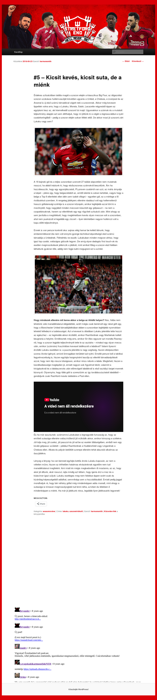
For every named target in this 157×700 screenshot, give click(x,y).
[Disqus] (78, 561)
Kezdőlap (18, 51)
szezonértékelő (76, 511)
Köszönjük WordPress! (79, 689)
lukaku (66, 511)
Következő (138, 61)
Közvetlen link (110, 511)
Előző (126, 61)
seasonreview (49, 511)
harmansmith (45, 61)
